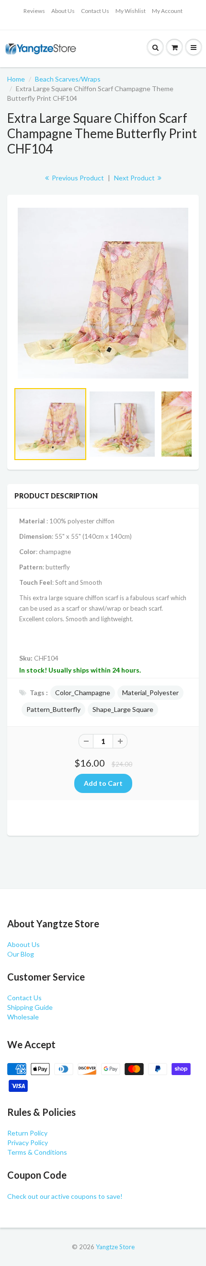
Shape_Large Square (122, 709)
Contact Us (95, 10)
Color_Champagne (82, 692)
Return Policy (27, 1133)
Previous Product (77, 178)
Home (16, 79)
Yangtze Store (115, 1247)
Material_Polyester (150, 692)
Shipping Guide (30, 1007)
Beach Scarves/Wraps (68, 79)
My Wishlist (130, 10)
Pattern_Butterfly (53, 709)
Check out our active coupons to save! (65, 1196)
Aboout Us (23, 944)
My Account (167, 10)
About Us (63, 10)
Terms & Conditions (37, 1152)
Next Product (135, 178)
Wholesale (23, 1017)
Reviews (34, 10)
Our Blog (20, 954)
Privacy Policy (27, 1142)
